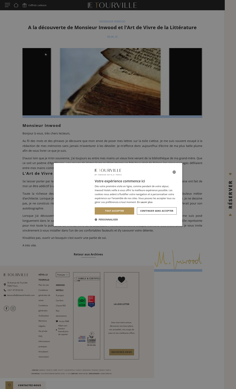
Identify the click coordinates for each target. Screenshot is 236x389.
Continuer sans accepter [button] (156, 210)
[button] (106, 219)
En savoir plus (145, 202)
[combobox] (174, 172)
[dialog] (118, 194)
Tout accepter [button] (114, 210)
